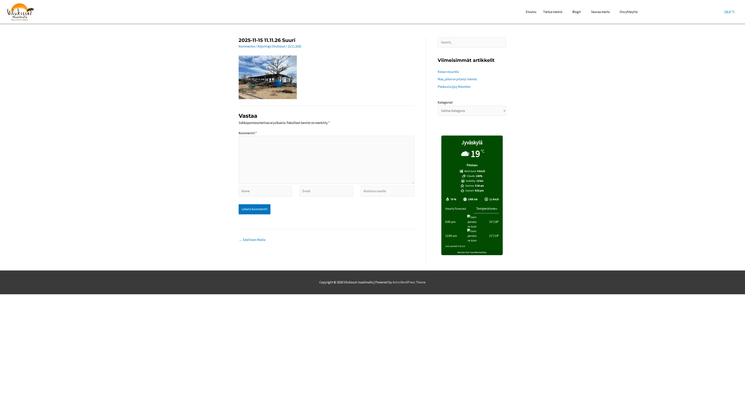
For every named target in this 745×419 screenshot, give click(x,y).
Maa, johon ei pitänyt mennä (457, 79)
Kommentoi (247, 46)
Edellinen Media (252, 240)
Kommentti (248, 133)
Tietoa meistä (552, 12)
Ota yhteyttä (629, 12)
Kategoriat (445, 102)
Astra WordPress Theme (409, 282)
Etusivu (531, 12)
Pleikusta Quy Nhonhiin (454, 87)
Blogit (576, 12)
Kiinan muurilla (448, 72)
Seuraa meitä (600, 12)
